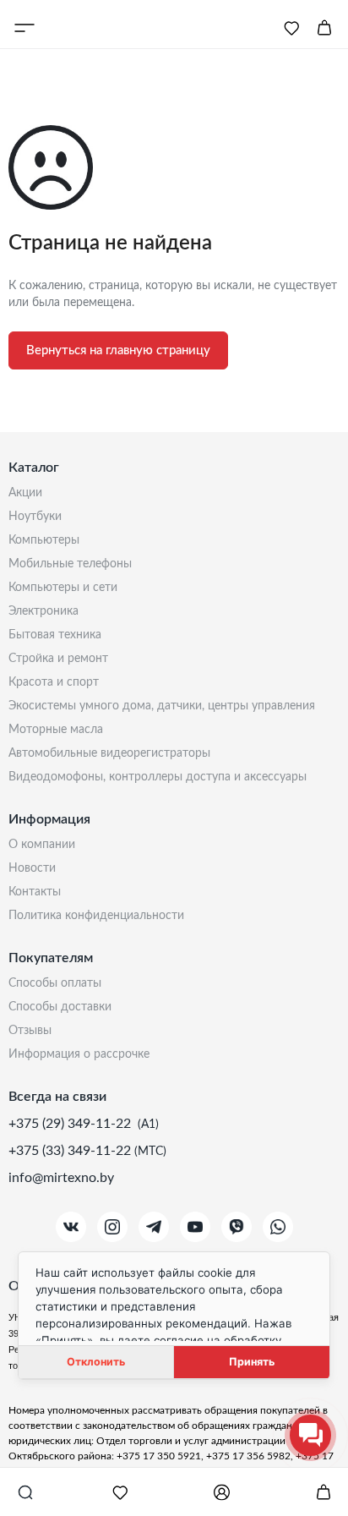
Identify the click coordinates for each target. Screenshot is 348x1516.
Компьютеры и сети (62, 588)
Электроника (43, 611)
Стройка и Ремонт (58, 659)
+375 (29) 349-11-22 (71, 1123)
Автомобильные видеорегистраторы (109, 753)
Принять (252, 1361)
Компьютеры (43, 540)
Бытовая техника (54, 635)
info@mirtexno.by (61, 1178)
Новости (32, 868)
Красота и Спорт (53, 682)
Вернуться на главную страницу (118, 350)
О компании (41, 845)
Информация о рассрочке (79, 1054)
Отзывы (30, 1031)
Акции (25, 493)
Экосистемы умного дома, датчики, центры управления (161, 706)
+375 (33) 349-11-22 (71, 1151)
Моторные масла (55, 730)
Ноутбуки (35, 517)
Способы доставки (59, 1007)
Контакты (34, 892)
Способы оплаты (54, 983)
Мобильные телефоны (70, 564)
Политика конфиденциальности (96, 916)
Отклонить (96, 1361)
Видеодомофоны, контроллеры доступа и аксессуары (157, 777)
